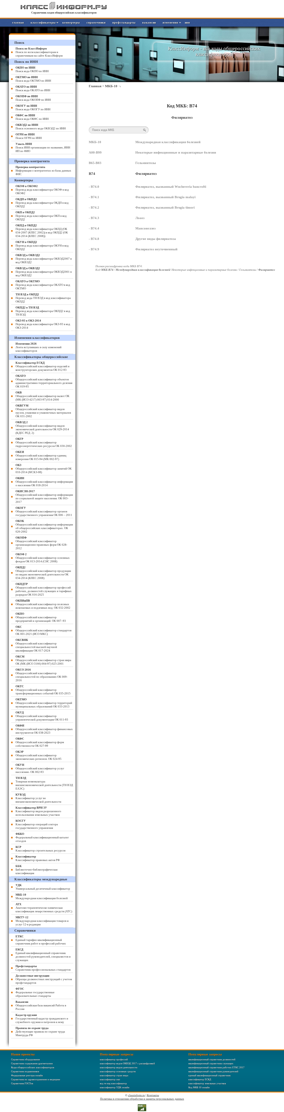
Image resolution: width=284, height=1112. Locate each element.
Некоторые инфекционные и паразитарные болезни (175, 152)
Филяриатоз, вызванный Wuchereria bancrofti (170, 186)
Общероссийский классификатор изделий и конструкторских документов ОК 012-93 (42, 366)
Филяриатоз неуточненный (156, 249)
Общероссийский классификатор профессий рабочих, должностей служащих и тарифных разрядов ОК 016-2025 (44, 589)
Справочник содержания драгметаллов (32, 1063)
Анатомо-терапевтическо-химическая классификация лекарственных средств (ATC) (44, 908)
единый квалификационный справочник (209, 1075)
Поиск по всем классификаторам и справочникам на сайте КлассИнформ (39, 52)
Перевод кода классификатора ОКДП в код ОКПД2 (42, 203)
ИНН (187, 22)
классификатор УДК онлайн (114, 1087)
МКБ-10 (111, 86)
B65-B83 (95, 163)
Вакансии (149, 22)
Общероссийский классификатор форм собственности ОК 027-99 (40, 742)
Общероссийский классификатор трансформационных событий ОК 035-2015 (43, 690)
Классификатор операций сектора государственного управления (37, 824)
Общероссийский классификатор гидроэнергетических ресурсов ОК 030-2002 (44, 442)
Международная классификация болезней (168, 142)
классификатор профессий (114, 1059)
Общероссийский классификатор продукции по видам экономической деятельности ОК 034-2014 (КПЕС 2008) (43, 573)
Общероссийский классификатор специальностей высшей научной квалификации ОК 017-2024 (36, 645)
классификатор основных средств (118, 1071)
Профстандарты (124, 22)
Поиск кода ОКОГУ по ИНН (33, 107)
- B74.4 (94, 228)
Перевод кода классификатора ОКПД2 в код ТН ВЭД (43, 311)
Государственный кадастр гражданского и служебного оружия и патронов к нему (42, 1018)
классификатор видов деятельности (118, 1067)
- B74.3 (94, 218)
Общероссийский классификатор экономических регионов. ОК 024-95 (38, 755)
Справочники (96, 22)
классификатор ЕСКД (199, 1079)
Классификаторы (43, 22)
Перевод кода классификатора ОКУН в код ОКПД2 (42, 245)
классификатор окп (110, 1079)
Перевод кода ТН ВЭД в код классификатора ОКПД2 (43, 298)
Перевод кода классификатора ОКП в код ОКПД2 (41, 216)
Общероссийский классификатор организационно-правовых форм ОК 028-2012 (41, 543)
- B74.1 (94, 197)
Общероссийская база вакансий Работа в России (41, 1005)
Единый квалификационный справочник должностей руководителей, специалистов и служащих (43, 955)
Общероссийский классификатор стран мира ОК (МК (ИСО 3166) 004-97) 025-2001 (43, 660)
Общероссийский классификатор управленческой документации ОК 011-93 (42, 716)
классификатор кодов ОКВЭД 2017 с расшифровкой (127, 1063)
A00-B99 (95, 152)
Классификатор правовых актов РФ (38, 858)
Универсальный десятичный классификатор (43, 886)
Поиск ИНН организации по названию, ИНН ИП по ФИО (43, 147)
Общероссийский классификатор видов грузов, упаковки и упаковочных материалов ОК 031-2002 (43, 411)
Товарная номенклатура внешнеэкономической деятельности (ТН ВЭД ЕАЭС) (44, 783)
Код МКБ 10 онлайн (199, 1087)
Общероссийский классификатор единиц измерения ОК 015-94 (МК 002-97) (41, 455)
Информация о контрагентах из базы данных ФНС (43, 170)
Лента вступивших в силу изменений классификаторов (38, 347)
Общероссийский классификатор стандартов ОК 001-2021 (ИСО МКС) (43, 630)
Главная (18, 22)
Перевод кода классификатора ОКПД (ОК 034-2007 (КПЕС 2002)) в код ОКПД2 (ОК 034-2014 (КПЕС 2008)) (42, 231)
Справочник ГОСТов (22, 1083)
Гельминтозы (145, 163)
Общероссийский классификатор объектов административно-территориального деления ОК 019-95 (44, 381)
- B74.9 (94, 249)
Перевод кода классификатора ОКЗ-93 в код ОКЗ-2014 (43, 324)
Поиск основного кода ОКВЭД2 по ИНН (41, 126)
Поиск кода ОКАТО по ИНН (33, 88)
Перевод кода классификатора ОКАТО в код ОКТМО (43, 285)
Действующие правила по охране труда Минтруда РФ (40, 1031)
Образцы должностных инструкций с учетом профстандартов (44, 979)
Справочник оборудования (25, 1059)
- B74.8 (94, 239)
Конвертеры (71, 22)
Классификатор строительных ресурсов (40, 848)
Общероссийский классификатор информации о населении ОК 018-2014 (44, 481)
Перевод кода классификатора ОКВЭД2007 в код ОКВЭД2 (44, 258)
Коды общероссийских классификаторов (32, 1067)
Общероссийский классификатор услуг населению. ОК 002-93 (40, 768)
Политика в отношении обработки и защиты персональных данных (142, 1098)
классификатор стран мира (114, 1075)
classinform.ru (136, 1095)
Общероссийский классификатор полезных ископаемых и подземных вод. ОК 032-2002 (43, 604)
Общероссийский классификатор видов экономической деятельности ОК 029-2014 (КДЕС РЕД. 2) (42, 428)
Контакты (153, 1095)
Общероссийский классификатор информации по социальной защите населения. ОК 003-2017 (44, 497)
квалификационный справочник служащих (210, 1063)
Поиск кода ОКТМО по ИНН (33, 78)
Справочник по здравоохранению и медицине (35, 1079)
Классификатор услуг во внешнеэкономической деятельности (38, 798)
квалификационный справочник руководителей (213, 1071)
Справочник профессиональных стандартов (43, 967)
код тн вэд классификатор (113, 1083)
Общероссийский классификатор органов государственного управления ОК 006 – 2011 (44, 511)
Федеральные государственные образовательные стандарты (35, 992)
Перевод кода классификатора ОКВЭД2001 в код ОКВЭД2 (44, 272)
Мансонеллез (145, 228)
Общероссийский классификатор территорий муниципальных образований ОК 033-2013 (44, 703)
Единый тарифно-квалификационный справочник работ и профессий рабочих (41, 940)
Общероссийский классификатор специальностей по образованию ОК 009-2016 (41, 675)
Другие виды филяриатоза (155, 239)
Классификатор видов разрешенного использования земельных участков (38, 811)
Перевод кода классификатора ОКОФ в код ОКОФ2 (42, 189)
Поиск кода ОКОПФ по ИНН (33, 98)
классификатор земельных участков (207, 1083)
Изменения (170, 22)
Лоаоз (139, 218)
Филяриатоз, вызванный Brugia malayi (165, 197)
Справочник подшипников (25, 1071)
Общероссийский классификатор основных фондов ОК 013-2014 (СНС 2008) (43, 558)
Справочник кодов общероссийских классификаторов (64, 12)
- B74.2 (94, 207)
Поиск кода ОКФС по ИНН (32, 117)
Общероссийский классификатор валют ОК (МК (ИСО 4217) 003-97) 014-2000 (42, 396)
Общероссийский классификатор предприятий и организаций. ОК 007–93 (41, 617)
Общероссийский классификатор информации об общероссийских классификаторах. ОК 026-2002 (44, 526)
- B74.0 (94, 186)
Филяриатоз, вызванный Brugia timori (165, 207)
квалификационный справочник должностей (211, 1059)
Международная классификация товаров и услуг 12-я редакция (42, 921)
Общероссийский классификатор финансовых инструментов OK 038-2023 (44, 729)
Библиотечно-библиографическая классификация (36, 869)
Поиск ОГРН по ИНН (29, 136)
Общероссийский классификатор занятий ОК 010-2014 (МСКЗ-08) (44, 468)
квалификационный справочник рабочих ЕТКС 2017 (216, 1067)
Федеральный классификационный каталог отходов (42, 837)
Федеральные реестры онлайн (27, 1075)
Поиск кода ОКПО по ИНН (32, 69)
